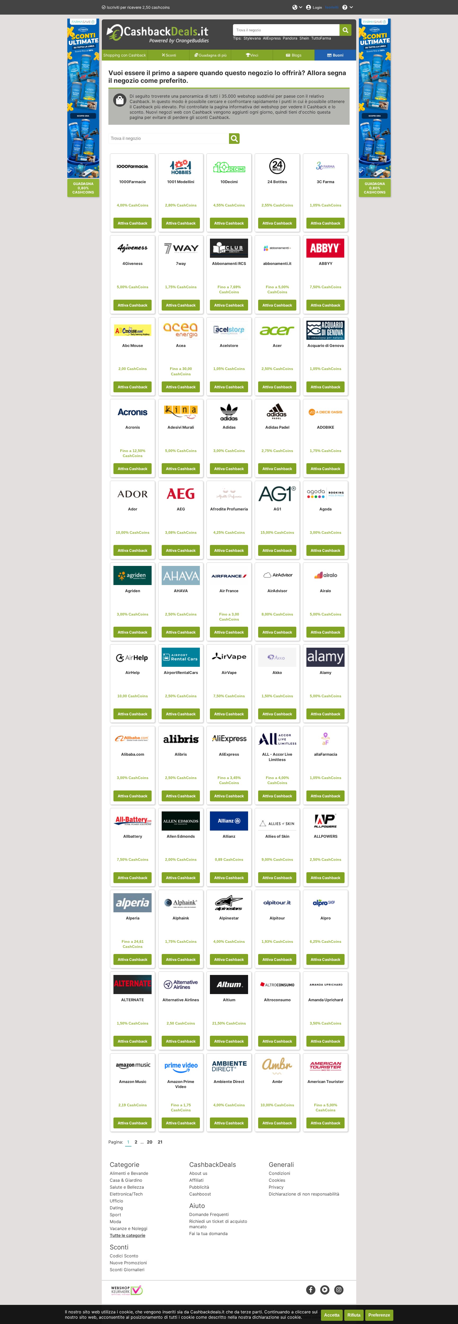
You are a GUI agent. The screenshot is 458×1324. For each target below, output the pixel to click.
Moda (115, 1221)
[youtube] (324, 1289)
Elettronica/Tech (126, 1194)
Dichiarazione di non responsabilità (304, 1194)
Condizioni (279, 1173)
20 (149, 1142)
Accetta (332, 1315)
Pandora (290, 38)
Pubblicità (199, 1187)
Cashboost (200, 1194)
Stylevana (252, 38)
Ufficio (116, 1200)
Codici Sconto (124, 1255)
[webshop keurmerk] (127, 1293)
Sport (115, 1214)
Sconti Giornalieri (127, 1269)
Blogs (296, 55)
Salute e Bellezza (127, 1187)
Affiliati (196, 1180)
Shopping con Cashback (124, 55)
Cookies (277, 1180)
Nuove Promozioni (128, 1262)
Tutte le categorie (127, 1235)
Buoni (338, 55)
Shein (304, 38)
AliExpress (272, 38)
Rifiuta (353, 1315)
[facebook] (310, 1289)
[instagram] (338, 1289)
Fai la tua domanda (208, 1233)
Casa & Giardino (126, 1180)
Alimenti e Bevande (129, 1173)
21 (160, 1142)
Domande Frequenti (209, 1214)
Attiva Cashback (132, 223)
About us (198, 1173)
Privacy (276, 1187)
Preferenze (379, 1315)
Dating (116, 1207)
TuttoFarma (321, 38)
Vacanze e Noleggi (128, 1228)
